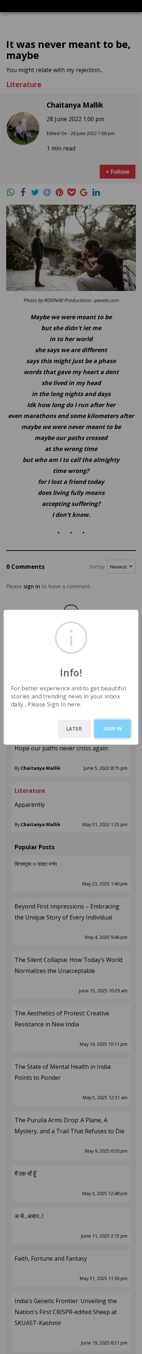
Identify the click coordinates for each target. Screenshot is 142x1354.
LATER (74, 728)
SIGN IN (112, 728)
